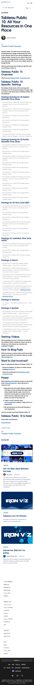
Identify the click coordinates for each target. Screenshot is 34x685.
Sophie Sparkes (11, 38)
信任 (9, 664)
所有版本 (6, 653)
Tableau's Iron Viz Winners (14, 516)
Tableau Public (11, 7)
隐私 (13, 667)
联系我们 (6, 596)
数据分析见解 (7, 590)
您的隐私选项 (18, 671)
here (7, 344)
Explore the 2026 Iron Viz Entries (14, 551)
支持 (5, 642)
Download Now (6, 422)
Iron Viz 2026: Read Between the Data (16, 470)
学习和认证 (6, 648)
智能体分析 (6, 584)
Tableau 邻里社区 (8, 619)
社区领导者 (6, 610)
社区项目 (6, 616)
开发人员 (17, 664)
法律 (4, 667)
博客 (6, 7)
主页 (3, 7)
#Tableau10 (11, 369)
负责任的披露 (17, 667)
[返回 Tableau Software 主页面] (6, 2)
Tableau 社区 (7, 602)
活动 (5, 624)
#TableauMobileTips (11, 383)
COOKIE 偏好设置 (25, 667)
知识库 (5, 645)
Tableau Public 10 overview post (20, 78)
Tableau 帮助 (7, 650)
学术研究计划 (7, 622)
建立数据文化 (7, 587)
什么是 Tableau (8, 581)
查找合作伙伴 (7, 633)
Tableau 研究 (7, 593)
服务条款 (8, 667)
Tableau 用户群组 (8, 607)
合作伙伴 (6, 630)
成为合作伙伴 (7, 636)
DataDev (6, 613)
